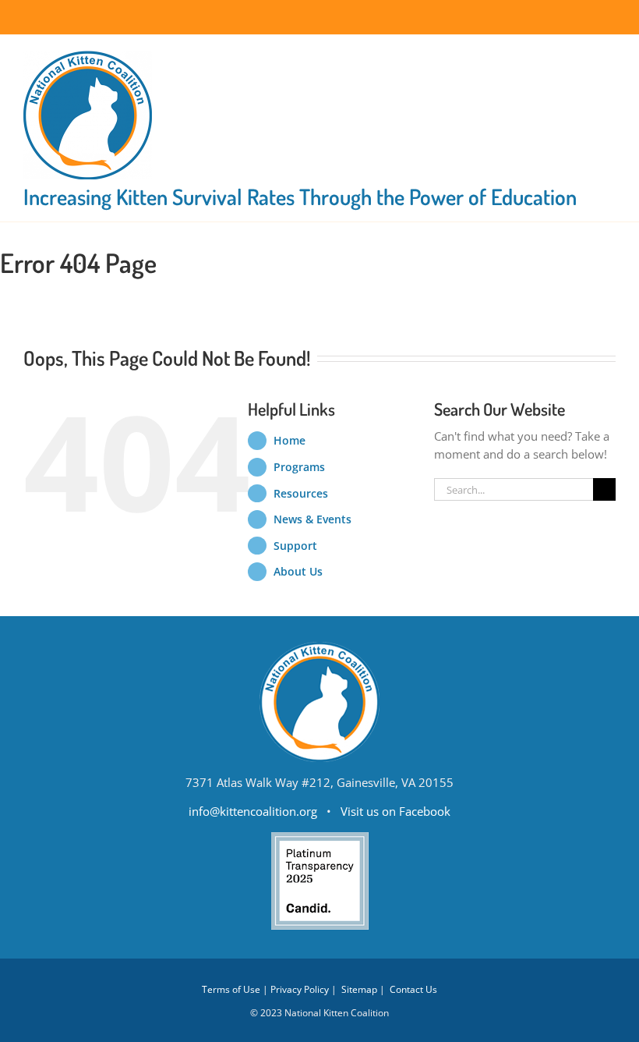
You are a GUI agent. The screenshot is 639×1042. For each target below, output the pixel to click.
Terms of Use (231, 989)
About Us (298, 571)
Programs (299, 466)
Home (289, 440)
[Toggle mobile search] (581, 59)
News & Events (312, 519)
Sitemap (359, 989)
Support (295, 545)
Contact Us (413, 989)
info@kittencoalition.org (253, 811)
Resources (301, 493)
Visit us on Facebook (395, 811)
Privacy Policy (299, 989)
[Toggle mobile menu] (609, 59)
